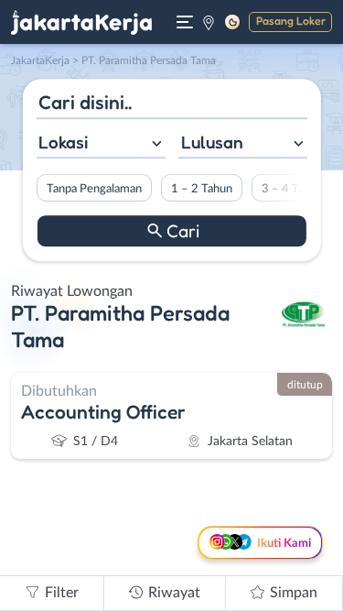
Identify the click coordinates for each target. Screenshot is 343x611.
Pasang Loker (291, 20)
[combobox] (100, 144)
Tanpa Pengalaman (93, 188)
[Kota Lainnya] (208, 22)
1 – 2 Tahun (200, 188)
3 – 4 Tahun (291, 188)
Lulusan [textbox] (212, 142)
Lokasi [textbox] (63, 142)
